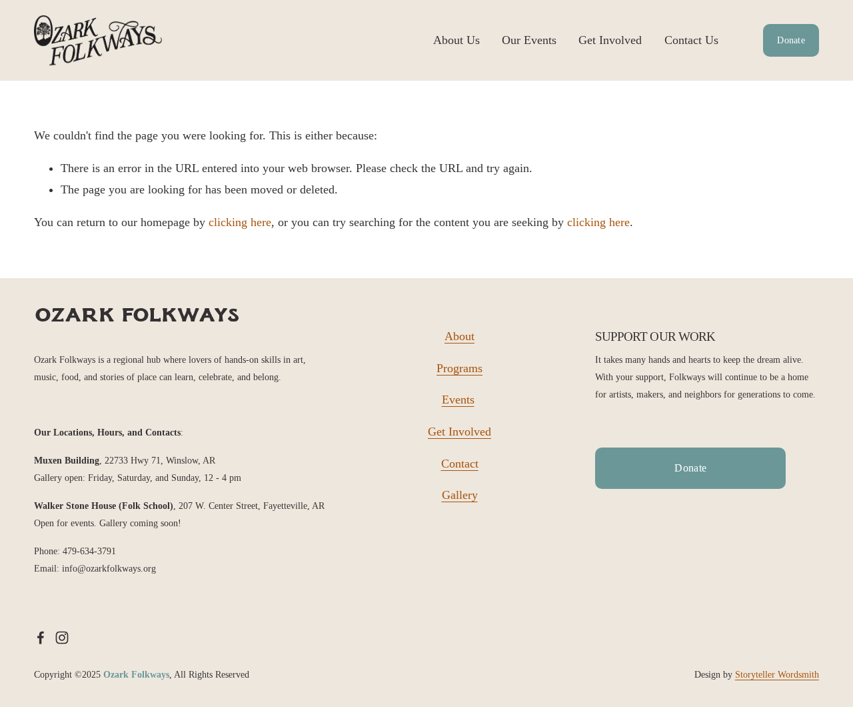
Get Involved (610, 40)
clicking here (240, 222)
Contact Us (691, 40)
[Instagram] (62, 637)
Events (458, 399)
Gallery (460, 495)
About (459, 336)
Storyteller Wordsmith (777, 674)
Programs (459, 368)
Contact (459, 463)
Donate (791, 40)
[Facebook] (40, 637)
